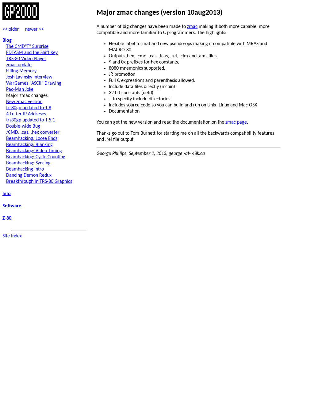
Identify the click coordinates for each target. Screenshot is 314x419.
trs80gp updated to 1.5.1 (30, 120)
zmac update (19, 65)
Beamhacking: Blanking (29, 144)
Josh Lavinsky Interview (29, 77)
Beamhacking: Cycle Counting (35, 157)
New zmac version (24, 101)
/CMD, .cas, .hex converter (32, 132)
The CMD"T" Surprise (27, 46)
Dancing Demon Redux (29, 175)
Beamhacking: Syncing (28, 163)
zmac (192, 26)
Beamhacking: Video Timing (34, 150)
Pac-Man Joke (19, 89)
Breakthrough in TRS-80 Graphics (39, 181)
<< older (10, 29)
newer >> (34, 29)
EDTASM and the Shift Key (32, 52)
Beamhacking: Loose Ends (31, 138)
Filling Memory (21, 71)
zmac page (236, 122)
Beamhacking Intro (25, 169)
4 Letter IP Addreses (26, 114)
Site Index (12, 236)
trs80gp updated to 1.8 (28, 108)
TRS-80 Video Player (26, 58)
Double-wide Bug (23, 126)
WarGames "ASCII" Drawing (33, 83)
